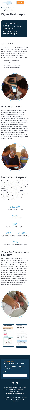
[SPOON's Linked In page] (13, 383)
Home (3, 8)
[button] (26, 2)
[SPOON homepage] (7, 2)
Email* (5, 372)
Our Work (11, 8)
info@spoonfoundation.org (15, 393)
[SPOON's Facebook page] (17, 383)
